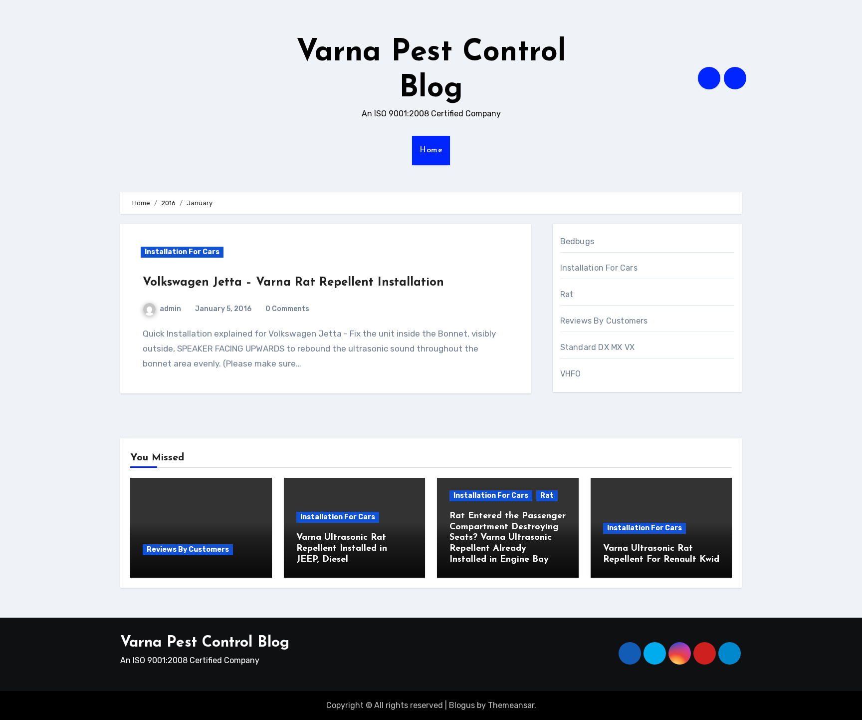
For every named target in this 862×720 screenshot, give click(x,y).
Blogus (462, 705)
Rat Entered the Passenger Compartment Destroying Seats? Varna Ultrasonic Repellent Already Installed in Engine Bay (507, 538)
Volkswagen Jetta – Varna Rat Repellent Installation (293, 283)
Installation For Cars (182, 252)
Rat (567, 294)
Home (431, 150)
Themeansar (511, 705)
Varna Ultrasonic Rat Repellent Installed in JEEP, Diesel (341, 548)
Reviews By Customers (604, 321)
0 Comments (287, 309)
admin (170, 309)
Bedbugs (577, 241)
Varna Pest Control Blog (204, 643)
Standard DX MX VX (597, 347)
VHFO (570, 373)
